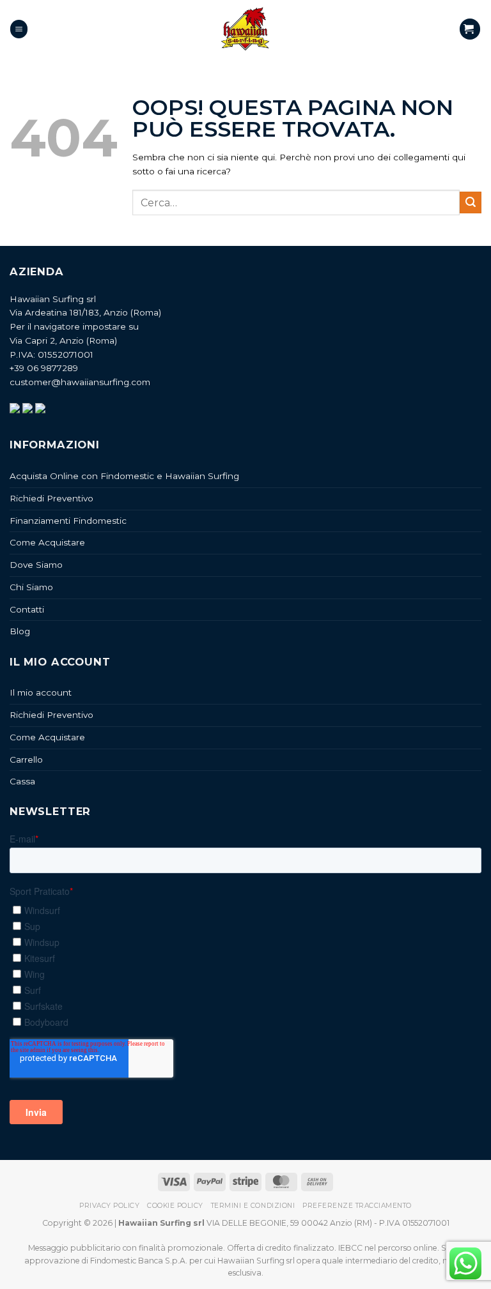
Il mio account (41, 692)
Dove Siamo (36, 565)
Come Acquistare (47, 542)
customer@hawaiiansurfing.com (80, 382)
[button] (18, 29)
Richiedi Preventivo (51, 498)
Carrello (26, 759)
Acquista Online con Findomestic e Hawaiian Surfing (124, 476)
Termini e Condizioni (253, 1205)
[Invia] (470, 202)
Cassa (22, 781)
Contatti (27, 609)
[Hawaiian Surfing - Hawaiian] (245, 29)
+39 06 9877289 (44, 368)
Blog (20, 631)
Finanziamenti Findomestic (68, 520)
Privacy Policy (109, 1205)
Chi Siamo (31, 587)
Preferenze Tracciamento (357, 1205)
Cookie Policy (175, 1205)
